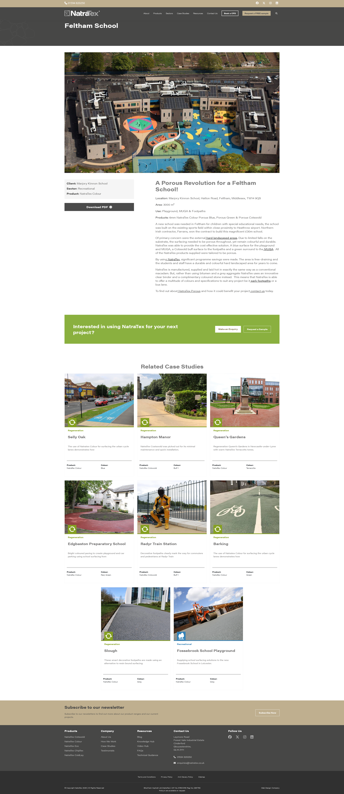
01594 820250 (76, 3)
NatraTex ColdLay (74, 755)
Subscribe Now (267, 712)
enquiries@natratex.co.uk (190, 762)
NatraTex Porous (189, 291)
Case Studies (183, 13)
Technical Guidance (147, 755)
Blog (139, 736)
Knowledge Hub (145, 741)
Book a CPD (230, 13)
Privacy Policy (166, 777)
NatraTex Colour (73, 741)
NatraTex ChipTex (73, 750)
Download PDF (97, 207)
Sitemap (201, 777)
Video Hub (142, 745)
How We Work (108, 741)
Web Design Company (270, 788)
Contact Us (212, 13)
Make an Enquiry (228, 329)
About (146, 13)
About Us (106, 736)
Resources (198, 13)
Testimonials (107, 750)
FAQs (140, 750)
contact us (257, 291)
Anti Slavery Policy (185, 777)
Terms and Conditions (147, 777)
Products (157, 13)
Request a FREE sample (256, 13)
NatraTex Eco (71, 745)
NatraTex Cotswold (74, 736)
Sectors (169, 13)
